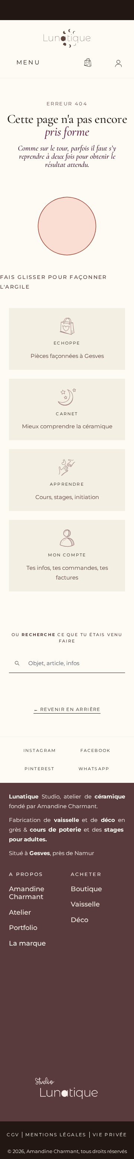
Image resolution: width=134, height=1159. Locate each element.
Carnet (67, 413)
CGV (13, 1134)
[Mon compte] (67, 538)
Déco (79, 920)
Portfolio (23, 928)
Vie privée (110, 1134)
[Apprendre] (67, 467)
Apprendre (67, 484)
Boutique (86, 889)
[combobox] (67, 663)
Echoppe (67, 343)
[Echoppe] (67, 326)
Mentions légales (55, 1134)
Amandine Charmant (26, 893)
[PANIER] (89, 62)
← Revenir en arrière (67, 709)
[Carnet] (67, 397)
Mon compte (67, 555)
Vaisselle (85, 904)
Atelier (20, 912)
